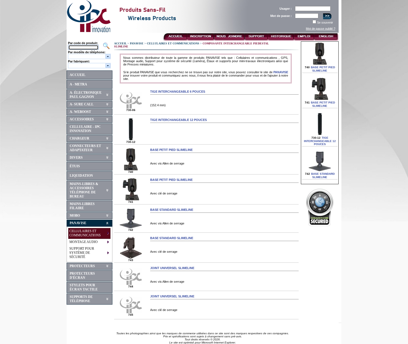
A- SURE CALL (82, 104)
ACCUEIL (77, 75)
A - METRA (78, 84)
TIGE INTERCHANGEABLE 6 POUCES (177, 91)
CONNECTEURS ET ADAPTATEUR (85, 148)
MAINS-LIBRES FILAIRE (82, 206)
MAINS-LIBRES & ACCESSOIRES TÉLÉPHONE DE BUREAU (84, 190)
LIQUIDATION (81, 176)
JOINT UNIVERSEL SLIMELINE (172, 268)
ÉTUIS (75, 166)
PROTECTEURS (82, 266)
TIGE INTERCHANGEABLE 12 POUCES (178, 120)
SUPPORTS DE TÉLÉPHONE (81, 299)
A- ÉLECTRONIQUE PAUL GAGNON (86, 95)
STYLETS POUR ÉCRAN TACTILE (84, 287)
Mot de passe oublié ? (320, 28)
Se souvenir (325, 22)
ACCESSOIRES (82, 119)
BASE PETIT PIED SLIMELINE (171, 149)
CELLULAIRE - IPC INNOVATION (85, 129)
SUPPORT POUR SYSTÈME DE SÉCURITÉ (81, 253)
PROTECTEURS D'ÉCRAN (82, 276)
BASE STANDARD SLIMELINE (171, 209)
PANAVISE (78, 223)
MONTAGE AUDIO (83, 242)
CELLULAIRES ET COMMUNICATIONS (85, 233)
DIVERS (76, 158)
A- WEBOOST (80, 112)
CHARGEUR (79, 138)
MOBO (75, 215)
